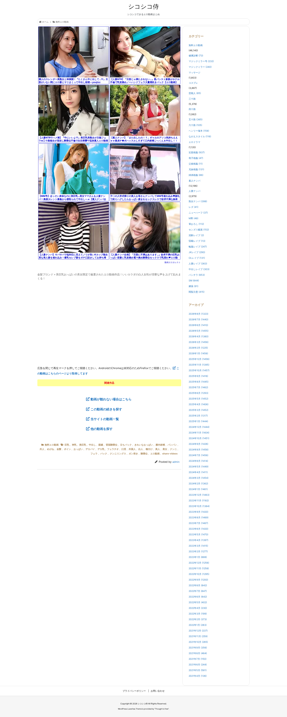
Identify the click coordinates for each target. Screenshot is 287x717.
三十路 (192, 98)
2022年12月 (199, 562)
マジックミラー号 (201, 61)
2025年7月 (198, 387)
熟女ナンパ (198, 201)
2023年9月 (198, 511)
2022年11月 (199, 568)
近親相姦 (197, 152)
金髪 (59, 449)
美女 (165, 449)
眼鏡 (100, 444)
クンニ (173, 449)
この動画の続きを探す (106, 409)
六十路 (195, 125)
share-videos (170, 453)
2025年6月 (198, 393)
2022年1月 (198, 624)
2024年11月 (199, 432)
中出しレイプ (199, 269)
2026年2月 (198, 347)
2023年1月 (198, 557)
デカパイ (90, 449)
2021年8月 (198, 653)
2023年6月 (198, 528)
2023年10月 (199, 506)
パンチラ (197, 274)
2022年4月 (198, 608)
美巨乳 (82, 444)
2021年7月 (197, 658)
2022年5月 (198, 602)
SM (194, 280)
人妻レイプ (198, 263)
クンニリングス (118, 453)
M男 (193, 218)
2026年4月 (198, 336)
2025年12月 (199, 359)
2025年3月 (198, 410)
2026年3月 (198, 342)
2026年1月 (198, 353)
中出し (92, 444)
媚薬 (193, 286)
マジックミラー (200, 66)
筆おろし (196, 223)
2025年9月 (198, 376)
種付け (149, 449)
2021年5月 (198, 670)
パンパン (172, 444)
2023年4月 (198, 540)
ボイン (67, 449)
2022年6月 (198, 596)
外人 (42, 449)
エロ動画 (155, 453)
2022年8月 (198, 585)
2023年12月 (199, 494)
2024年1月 (198, 489)
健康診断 (196, 55)
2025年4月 (198, 404)
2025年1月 (198, 421)
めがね (50, 449)
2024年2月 (198, 483)
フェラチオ (113, 449)
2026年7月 (198, 319)
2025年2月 (198, 415)
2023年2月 (198, 551)
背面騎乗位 (111, 444)
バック (103, 453)
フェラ (94, 453)
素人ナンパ (194, 180)
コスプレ (193, 82)
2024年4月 (198, 472)
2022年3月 (198, 613)
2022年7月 (198, 591)
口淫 (123, 449)
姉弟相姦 (196, 175)
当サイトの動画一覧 (105, 419)
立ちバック (126, 444)
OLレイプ (197, 257)
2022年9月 (198, 579)
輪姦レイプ (198, 246)
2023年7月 (198, 523)
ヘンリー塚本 (199, 130)
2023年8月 (198, 517)
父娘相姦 (196, 163)
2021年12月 (198, 630)
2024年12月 (199, 426)
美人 (157, 449)
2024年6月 (198, 460)
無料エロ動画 (62, 21)
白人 (140, 449)
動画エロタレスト (173, 262)
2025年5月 (198, 398)
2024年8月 (198, 449)
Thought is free (161, 709)
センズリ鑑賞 (199, 229)
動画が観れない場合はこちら (111, 399)
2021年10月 (198, 641)
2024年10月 (199, 438)
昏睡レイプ (197, 240)
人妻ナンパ (194, 191)
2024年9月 (198, 443)
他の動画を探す (102, 429)
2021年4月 (198, 675)
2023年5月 (198, 534)
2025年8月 (198, 381)
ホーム (45, 21)
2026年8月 (198, 313)
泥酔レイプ (196, 235)
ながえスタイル (200, 136)
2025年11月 (199, 364)
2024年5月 (198, 466)
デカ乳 (100, 449)
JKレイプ (197, 252)
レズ (193, 206)
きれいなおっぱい (143, 444)
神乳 (74, 444)
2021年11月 (198, 636)
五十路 (195, 119)
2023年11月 (199, 500)
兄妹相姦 (196, 169)
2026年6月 (198, 325)
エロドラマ (194, 142)
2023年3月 (198, 545)
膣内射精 (160, 444)
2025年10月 (199, 370)
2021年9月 (198, 647)
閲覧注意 (196, 291)
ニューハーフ (198, 212)
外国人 (132, 449)
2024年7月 (198, 455)
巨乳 (67, 444)
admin (176, 461)
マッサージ (194, 72)
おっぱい (78, 449)
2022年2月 (198, 619)
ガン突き (133, 453)
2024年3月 (198, 477)
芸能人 (195, 93)
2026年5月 (198, 330)
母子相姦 (196, 158)
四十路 (192, 109)
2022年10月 (199, 574)
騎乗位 (144, 453)
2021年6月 (198, 664)
